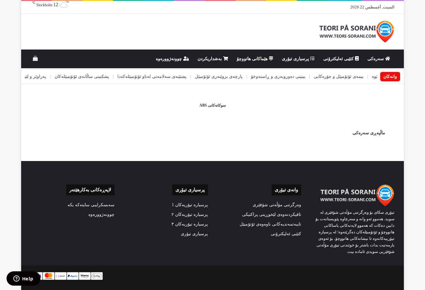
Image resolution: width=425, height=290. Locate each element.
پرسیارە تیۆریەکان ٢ (189, 214)
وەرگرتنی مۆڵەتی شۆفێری (277, 204)
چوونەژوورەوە (169, 58)
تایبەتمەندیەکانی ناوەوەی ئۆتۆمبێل (270, 224)
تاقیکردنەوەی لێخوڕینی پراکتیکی (271, 214)
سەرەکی (376, 58)
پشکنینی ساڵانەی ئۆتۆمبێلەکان (90, 76)
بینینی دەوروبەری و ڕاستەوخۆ (286, 76)
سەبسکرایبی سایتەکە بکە (91, 204)
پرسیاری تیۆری (296, 58)
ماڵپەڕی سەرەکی (369, 133)
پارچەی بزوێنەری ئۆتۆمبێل (227, 76)
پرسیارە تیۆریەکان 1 (190, 204)
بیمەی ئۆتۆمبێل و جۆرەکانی (347, 76)
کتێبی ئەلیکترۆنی (339, 58)
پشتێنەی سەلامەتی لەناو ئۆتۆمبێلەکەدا (160, 76)
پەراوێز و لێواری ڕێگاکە (33, 76)
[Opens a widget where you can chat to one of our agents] (23, 279)
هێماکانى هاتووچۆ (253, 58)
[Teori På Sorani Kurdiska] (356, 31)
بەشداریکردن (210, 58)
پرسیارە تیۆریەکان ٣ (189, 224)
